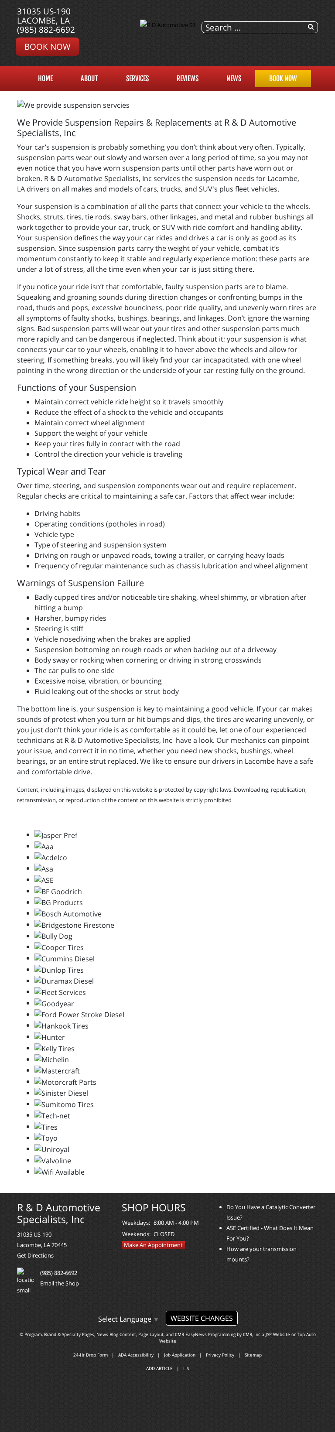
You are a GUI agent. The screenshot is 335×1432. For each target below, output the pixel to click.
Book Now (47, 46)
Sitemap (253, 1355)
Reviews (187, 78)
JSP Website (278, 1334)
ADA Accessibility (136, 1355)
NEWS (233, 78)
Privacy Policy (220, 1355)
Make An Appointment (153, 1245)
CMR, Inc (251, 1334)
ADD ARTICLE (159, 1368)
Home (45, 78)
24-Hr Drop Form (90, 1355)
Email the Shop (59, 1283)
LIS (186, 1368)
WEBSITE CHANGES (202, 1318)
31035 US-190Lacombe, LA (44, 15)
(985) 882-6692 (46, 29)
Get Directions (35, 1255)
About (89, 78)
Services (137, 78)
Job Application (179, 1355)
